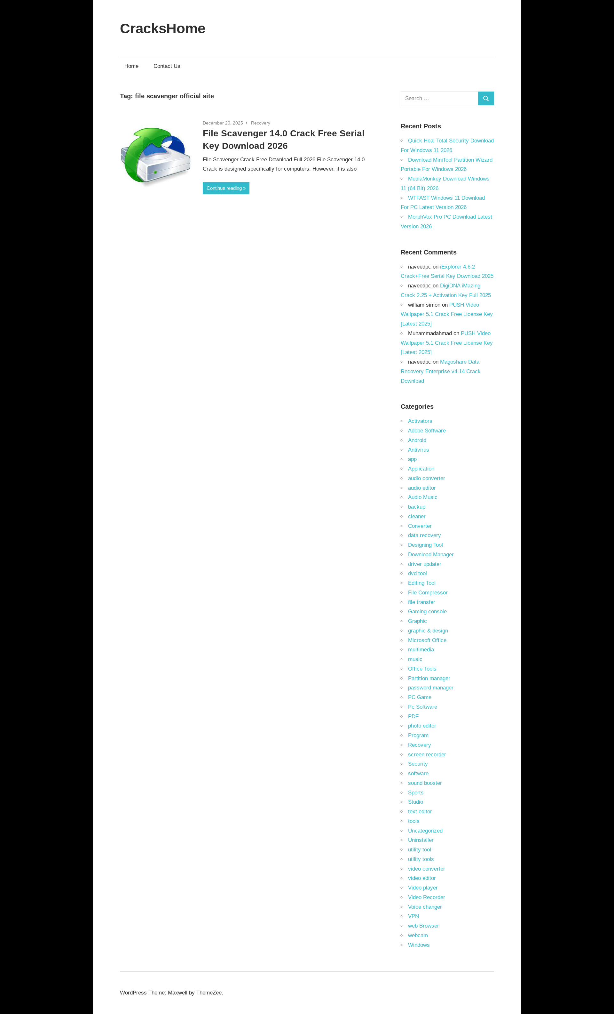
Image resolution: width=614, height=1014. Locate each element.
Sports (416, 793)
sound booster (425, 783)
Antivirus (418, 450)
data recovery (424, 535)
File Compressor (428, 593)
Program (418, 735)
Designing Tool (425, 545)
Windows (419, 945)
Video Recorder (426, 897)
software (418, 773)
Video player (423, 888)
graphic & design (428, 631)
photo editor (422, 726)
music (415, 659)
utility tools (421, 859)
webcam (418, 935)
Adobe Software (427, 431)
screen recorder (427, 755)
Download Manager (431, 554)
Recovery (260, 122)
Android (417, 440)
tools (414, 821)
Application (421, 469)
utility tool (419, 850)
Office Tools (422, 669)
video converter (426, 869)
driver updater (424, 564)
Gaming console (427, 611)
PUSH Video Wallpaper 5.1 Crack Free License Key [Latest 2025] (447, 314)
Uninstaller (421, 840)
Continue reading (224, 188)
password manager (430, 688)
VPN (413, 916)
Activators (420, 421)
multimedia (421, 650)
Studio (415, 802)
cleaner (417, 516)
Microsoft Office (427, 640)
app (412, 459)
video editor (422, 878)
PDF (413, 716)
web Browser (423, 926)
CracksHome (162, 28)
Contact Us (167, 66)
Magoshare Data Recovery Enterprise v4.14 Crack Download (441, 371)
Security (418, 764)
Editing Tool (422, 583)
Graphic (417, 621)
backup (416, 507)
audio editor (422, 488)
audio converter (426, 478)
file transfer (421, 602)
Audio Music (422, 497)
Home (131, 66)
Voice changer (425, 907)
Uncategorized (425, 831)
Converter (420, 526)
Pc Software (422, 707)
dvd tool (417, 573)
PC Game (419, 697)
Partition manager (429, 678)
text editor (420, 812)
